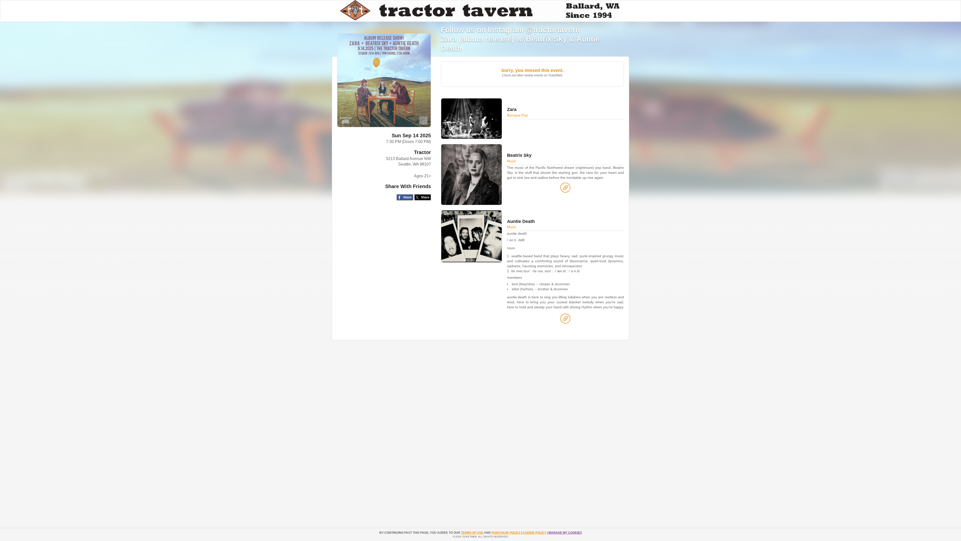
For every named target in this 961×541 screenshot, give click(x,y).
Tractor (422, 152)
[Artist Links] (565, 189)
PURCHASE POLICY (506, 532)
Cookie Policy (535, 532)
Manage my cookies (565, 532)
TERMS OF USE (472, 532)
